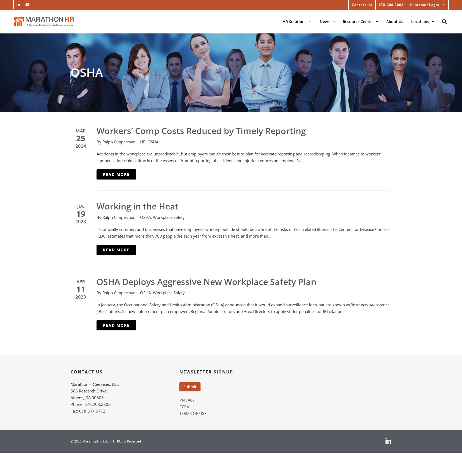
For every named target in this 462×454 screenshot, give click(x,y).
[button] (18, 4)
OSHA (153, 141)
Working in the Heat (138, 206)
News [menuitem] (325, 21)
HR (142, 141)
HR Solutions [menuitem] (294, 21)
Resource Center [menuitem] (358, 21)
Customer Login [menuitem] (424, 4)
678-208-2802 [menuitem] (391, 4)
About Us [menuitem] (394, 21)
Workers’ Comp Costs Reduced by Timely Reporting (201, 130)
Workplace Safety (169, 217)
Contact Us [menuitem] (362, 4)
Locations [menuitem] (420, 21)
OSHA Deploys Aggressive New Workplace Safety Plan (206, 281)
